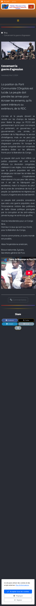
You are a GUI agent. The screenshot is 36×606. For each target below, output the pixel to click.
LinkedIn (10, 324)
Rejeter (19, 600)
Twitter (27, 320)
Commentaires (19, 299)
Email (27, 324)
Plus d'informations (22, 585)
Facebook (11, 320)
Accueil (6, 1)
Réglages (19, 596)
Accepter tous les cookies (19, 591)
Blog (5, 32)
